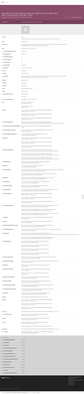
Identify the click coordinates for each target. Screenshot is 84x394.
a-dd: (6, 241)
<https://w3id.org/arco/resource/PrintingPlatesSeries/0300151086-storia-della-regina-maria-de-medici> (41, 230)
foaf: (4, 329)
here (39, 392)
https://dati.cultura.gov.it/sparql (76, 377)
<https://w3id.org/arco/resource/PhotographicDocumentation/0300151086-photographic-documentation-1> (42, 170)
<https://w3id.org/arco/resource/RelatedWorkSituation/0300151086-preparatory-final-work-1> (39, 206)
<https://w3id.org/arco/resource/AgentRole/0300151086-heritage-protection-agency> (38, 238)
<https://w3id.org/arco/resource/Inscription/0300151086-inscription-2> (35, 246)
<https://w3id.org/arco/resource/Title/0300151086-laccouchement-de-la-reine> (36, 222)
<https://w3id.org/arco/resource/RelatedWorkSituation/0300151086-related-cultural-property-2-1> (40, 214)
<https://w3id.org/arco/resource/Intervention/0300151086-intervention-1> (35, 182)
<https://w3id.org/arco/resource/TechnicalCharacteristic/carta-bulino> (35, 273)
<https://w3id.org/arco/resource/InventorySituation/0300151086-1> (34, 186)
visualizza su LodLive (71, 378)
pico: (7, 93)
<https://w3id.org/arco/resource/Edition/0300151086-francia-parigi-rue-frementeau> (37, 178)
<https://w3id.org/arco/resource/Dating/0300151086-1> (32, 166)
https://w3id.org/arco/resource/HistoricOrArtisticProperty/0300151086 (16, 17)
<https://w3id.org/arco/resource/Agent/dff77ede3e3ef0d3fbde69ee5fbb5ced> (42, 123)
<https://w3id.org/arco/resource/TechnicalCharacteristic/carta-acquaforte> (36, 270)
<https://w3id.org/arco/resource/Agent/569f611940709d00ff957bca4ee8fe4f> (36, 111)
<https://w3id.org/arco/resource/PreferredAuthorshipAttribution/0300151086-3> (39, 158)
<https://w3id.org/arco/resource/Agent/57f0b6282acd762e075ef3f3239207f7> (36, 115)
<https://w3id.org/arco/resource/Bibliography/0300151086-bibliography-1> (36, 162)
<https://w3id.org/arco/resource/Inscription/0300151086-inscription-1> (35, 242)
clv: (4, 292)
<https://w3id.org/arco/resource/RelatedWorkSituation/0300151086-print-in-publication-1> (39, 210)
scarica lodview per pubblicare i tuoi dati (10, 388)
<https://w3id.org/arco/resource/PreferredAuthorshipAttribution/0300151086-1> (39, 150)
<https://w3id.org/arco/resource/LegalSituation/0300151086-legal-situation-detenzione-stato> (39, 190)
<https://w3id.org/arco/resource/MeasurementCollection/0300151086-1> (35, 277)
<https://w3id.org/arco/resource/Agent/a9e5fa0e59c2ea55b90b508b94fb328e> (36, 119)
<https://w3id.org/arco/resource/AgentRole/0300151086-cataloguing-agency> (50, 234)
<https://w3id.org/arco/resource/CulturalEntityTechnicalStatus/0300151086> (36, 281)
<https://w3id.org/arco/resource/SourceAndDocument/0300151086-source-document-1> (38, 174)
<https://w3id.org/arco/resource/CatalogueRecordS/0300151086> (34, 135)
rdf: (2, 102)
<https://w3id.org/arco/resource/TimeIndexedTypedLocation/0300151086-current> (37, 289)
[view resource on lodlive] (82, 8)
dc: (2, 41)
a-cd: (4, 67)
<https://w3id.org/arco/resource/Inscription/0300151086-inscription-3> (35, 250)
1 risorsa (23, 339)
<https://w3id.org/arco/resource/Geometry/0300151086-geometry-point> (35, 293)
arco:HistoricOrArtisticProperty (27, 103)
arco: (6, 54)
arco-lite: (8, 51)
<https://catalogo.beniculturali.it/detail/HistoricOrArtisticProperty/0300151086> (36, 326)
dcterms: (7, 99)
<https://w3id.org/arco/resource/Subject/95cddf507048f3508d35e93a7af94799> (37, 218)
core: (4, 76)
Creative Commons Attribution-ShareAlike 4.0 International (16, 392)
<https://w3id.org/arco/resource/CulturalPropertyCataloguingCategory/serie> (36, 127)
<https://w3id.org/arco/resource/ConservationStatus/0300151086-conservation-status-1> (39, 258)
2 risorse (23, 350)
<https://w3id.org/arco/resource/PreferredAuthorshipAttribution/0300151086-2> (39, 154)
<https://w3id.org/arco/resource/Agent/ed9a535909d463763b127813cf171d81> (37, 131)
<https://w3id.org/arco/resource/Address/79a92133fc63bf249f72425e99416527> (37, 285)
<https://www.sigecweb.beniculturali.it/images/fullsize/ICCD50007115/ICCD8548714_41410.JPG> (40, 311)
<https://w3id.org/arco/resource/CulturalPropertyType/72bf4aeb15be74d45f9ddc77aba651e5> (39, 262)
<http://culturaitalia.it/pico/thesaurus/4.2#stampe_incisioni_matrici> (34, 296)
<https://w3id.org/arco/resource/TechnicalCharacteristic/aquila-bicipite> (35, 266)
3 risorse (23, 345)
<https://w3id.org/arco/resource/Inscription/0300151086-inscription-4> (35, 254)
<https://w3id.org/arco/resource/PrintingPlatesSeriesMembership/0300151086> (37, 226)
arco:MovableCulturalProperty (27, 107)
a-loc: (8, 284)
